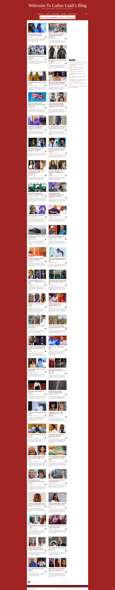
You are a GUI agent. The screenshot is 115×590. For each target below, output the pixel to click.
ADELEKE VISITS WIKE (54, 215)
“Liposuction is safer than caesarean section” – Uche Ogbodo (56, 414)
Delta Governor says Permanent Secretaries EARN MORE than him (58, 259)
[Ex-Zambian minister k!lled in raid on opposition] (58, 474)
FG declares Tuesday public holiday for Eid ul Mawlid (35, 127)
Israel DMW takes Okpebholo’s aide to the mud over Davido (57, 83)
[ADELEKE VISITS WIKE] (58, 209)
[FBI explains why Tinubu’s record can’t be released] (37, 28)
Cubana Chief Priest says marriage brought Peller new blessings (57, 370)
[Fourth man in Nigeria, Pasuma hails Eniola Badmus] (58, 519)
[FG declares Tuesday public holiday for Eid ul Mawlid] (37, 120)
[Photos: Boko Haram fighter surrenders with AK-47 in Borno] (58, 319)
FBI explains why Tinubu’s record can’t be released (35, 34)
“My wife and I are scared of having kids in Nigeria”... (36, 149)
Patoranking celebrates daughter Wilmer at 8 (55, 304)
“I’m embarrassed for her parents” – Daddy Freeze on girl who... (37, 282)
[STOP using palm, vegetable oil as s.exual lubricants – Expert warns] (58, 450)
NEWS (46, 17)
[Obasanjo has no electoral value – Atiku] (37, 519)
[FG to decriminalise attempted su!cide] (37, 406)
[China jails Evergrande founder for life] (37, 428)
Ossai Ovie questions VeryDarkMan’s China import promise (36, 481)
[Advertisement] (78, 39)
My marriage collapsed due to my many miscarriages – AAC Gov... (36, 458)
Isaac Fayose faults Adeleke (35, 215)
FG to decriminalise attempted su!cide (37, 413)
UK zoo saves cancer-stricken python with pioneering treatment (57, 35)
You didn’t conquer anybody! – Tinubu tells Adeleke (36, 258)
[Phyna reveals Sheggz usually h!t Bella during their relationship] (37, 164)
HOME (41, 17)
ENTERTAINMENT (53, 17)
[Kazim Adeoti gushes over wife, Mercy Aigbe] (37, 363)
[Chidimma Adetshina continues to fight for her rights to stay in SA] (58, 497)
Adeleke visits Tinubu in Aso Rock (56, 347)
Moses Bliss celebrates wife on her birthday (36, 326)
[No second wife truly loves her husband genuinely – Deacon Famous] (58, 142)
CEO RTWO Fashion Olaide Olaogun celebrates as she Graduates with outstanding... (57, 104)
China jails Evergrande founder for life (37, 435)
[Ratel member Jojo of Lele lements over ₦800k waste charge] (58, 164)
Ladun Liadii (30, 151)
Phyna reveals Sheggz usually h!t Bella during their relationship (36, 172)
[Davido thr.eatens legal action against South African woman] (37, 497)
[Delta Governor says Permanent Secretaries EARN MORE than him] (58, 252)
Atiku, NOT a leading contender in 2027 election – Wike (57, 236)
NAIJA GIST (62, 17)
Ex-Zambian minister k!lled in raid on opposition (57, 480)
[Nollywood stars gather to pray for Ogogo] (58, 52)
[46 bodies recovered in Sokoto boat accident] (37, 230)
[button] (86, 14)
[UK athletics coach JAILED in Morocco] (37, 385)
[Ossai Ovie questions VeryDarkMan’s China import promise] (37, 474)
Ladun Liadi (30, 37)
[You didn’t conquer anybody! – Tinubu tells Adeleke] (37, 252)
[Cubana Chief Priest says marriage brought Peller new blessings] (58, 363)
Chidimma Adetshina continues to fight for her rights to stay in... (57, 505)
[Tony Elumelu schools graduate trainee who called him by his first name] (37, 340)
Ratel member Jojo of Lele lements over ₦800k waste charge (56, 172)
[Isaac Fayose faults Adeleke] (37, 209)
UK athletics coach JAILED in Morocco (36, 392)
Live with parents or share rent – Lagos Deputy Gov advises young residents (78, 87)
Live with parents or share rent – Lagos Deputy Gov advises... (57, 127)
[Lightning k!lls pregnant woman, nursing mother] (58, 385)
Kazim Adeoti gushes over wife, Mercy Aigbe (37, 369)
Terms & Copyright (72, 14)
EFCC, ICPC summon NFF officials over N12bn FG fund (36, 193)
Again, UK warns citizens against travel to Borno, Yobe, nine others (36, 104)
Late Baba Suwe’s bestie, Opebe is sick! (37, 83)
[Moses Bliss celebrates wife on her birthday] (37, 319)
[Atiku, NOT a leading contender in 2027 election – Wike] (58, 230)
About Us (48, 14)
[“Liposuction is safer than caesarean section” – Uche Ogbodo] (58, 406)
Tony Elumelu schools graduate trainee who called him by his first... (37, 348)
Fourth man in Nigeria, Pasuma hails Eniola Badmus (57, 526)
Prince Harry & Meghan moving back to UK (57, 548)
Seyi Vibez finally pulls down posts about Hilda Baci (56, 435)
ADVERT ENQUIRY (55, 14)
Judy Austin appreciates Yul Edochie (36, 569)
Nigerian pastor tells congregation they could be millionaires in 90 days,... (56, 194)
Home (29, 21)
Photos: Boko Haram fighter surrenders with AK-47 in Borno (57, 326)
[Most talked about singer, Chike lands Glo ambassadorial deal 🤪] (58, 274)
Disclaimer (63, 14)
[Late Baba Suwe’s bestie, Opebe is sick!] (37, 76)
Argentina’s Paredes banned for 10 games (37, 57)
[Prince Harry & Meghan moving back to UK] (58, 541)
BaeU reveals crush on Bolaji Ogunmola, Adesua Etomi (56, 569)
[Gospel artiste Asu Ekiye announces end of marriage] (37, 541)
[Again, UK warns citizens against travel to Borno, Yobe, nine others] (37, 97)
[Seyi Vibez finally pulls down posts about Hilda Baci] (58, 428)
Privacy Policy (40, 14)
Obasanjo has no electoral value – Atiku (37, 526)
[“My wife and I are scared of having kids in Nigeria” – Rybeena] (37, 142)
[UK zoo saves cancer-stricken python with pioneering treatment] (58, 28)
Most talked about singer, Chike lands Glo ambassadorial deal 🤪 (58, 282)
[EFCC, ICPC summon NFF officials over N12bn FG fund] (37, 187)
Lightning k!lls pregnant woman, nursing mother (55, 392)
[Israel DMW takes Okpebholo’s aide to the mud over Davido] (58, 76)
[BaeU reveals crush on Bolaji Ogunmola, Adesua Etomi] (58, 562)
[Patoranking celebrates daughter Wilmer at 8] (58, 297)
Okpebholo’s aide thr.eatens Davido (36, 304)
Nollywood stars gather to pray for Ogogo (57, 61)
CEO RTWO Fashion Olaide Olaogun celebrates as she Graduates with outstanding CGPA (78, 80)
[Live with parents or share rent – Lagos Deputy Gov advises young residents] (58, 120)
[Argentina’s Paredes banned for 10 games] (37, 50)
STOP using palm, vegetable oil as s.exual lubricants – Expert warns (57, 458)
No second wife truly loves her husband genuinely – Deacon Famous (57, 150)
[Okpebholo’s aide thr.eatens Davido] (37, 297)
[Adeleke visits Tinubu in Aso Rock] (58, 340)
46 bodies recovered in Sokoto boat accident (36, 236)
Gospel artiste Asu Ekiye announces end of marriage (36, 548)
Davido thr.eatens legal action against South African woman (36, 504)
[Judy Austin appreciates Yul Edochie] (37, 562)
